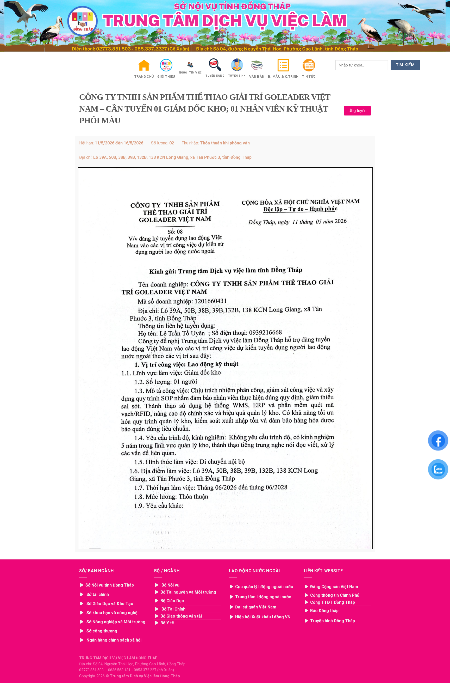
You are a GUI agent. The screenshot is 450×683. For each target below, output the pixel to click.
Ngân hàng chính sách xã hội (113, 640)
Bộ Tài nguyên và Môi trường (188, 592)
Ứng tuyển (357, 110)
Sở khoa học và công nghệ (112, 612)
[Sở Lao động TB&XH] (82, 603)
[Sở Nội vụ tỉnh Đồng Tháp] (82, 594)
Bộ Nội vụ (170, 585)
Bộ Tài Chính (173, 609)
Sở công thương (101, 631)
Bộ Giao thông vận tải (181, 616)
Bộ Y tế (167, 622)
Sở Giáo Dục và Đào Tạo (109, 603)
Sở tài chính (97, 594)
